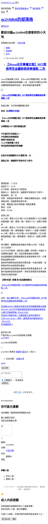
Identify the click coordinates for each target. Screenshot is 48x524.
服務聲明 (27, 489)
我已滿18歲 (6, 519)
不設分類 (21, 43)
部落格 (9, 51)
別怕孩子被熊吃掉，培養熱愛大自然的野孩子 (20, 315)
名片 (8, 54)
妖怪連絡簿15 (7, 324)
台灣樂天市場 (13, 111)
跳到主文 (5, 26)
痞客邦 (19, 352)
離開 (14, 519)
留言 (24, 352)
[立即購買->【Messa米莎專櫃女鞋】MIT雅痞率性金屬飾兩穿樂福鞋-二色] (2, 90)
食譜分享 (20, 359)
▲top (3, 363)
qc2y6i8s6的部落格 (17, 19)
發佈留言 (5, 383)
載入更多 (5, 368)
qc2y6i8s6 (5, 338)
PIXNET (11, 487)
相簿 (8, 48)
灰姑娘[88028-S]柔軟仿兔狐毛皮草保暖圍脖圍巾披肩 (23, 306)
